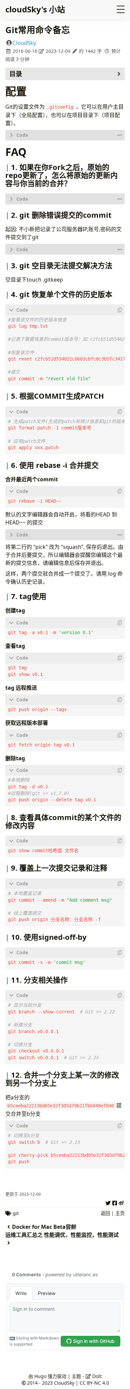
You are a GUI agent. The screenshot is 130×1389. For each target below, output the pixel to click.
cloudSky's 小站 (35, 9)
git (16, 1213)
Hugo (40, 1376)
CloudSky (24, 42)
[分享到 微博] (121, 1202)
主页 (120, 1213)
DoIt (96, 1376)
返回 (105, 1213)
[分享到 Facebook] (114, 1202)
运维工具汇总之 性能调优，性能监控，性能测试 (62, 1234)
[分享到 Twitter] (108, 1202)
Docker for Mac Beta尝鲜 (44, 1226)
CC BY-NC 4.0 (94, 1383)
